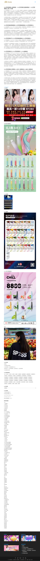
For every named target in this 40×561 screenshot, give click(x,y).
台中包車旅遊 (6, 490)
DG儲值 (16, 374)
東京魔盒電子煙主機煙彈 (8, 449)
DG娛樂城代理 (25, 10)
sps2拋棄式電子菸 (7, 415)
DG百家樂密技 (30, 56)
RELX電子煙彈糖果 (7, 416)
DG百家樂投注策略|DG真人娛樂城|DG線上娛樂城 (18, 69)
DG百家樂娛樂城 (15, 12)
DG (15, 10)
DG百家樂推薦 (21, 12)
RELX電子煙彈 (6, 424)
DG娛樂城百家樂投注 (29, 54)
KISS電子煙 (5, 408)
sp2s (4, 402)
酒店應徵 (5, 479)
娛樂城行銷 (5, 498)
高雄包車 (5, 491)
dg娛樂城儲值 (24, 374)
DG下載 (21, 53)
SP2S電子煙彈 (6, 417)
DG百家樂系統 (22, 13)
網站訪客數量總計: (7, 398)
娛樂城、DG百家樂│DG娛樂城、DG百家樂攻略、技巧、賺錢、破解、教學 (21, 559)
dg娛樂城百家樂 (23, 54)
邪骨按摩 (5, 505)
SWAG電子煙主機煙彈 (7, 442)
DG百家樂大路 (25, 73)
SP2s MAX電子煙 (6, 411)
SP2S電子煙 (6, 456)
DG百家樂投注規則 (25, 553)
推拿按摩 (5, 458)
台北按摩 (5, 511)
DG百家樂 (8, 11)
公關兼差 (5, 480)
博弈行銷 (5, 497)
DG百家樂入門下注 (24, 11)
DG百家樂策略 (25, 378)
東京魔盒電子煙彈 (6, 422)
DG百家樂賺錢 (21, 380)
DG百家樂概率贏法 (17, 13)
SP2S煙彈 (5, 419)
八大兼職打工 (6, 403)
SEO (4, 476)
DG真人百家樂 (24, 28)
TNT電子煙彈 (6, 472)
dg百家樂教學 (25, 377)
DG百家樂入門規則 (30, 11)
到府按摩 (5, 524)
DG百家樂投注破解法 (7, 365)
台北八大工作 (6, 429)
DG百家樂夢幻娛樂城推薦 (19, 73)
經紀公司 (5, 462)
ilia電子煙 (5, 409)
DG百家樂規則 (6, 380)
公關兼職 (5, 482)
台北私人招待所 (6, 455)
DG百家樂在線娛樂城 (9, 12)
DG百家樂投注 (16, 377)
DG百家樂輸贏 (25, 380)
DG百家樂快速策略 (15, 57)
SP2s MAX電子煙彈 (7, 412)
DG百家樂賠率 (11, 380)
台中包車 (5, 495)
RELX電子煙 (6, 405)
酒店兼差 (5, 478)
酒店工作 (5, 507)
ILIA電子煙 (5, 404)
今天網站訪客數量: (7, 392)
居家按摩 (5, 523)
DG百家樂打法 (6, 377)
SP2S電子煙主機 (6, 421)
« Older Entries (6, 87)
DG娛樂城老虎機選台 (17, 55)
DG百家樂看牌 (11, 378)
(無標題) (5, 363)
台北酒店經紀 (6, 430)
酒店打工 (5, 518)
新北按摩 (5, 522)
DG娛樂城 (20, 10)
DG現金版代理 (10, 375)
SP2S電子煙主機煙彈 (7, 445)
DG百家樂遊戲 (30, 380)
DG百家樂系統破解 (28, 13)
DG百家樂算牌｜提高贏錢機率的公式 (27, 548)
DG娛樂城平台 (33, 374)
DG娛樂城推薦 (30, 10)
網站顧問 (5, 410)
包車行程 (5, 469)
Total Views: (6, 396)
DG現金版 (16, 56)
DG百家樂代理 (32, 72)
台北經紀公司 (6, 520)
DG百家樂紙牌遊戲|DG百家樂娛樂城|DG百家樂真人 (19, 25)
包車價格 (5, 465)
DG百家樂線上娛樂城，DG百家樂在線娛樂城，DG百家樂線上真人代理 (19, 8)
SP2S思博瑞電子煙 (7, 452)
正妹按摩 (5, 513)
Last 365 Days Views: (7, 395)
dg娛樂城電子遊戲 (29, 55)
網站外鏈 (5, 486)
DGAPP (7, 374)
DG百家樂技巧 (11, 377)
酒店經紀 (5, 428)
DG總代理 (5, 383)
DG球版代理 (24, 72)
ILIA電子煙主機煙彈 (7, 446)
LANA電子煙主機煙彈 (7, 443)
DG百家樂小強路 (15, 74)
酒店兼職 (5, 425)
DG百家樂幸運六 (24, 375)
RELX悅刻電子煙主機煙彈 (8, 444)
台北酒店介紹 (6, 503)
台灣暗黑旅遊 (6, 459)
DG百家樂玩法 (30, 377)
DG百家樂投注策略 (21, 57)
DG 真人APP (17, 53)
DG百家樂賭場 (16, 380)
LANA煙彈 (5, 423)
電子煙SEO (5, 436)
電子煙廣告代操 (6, 435)
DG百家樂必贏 (29, 375)
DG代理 (18, 10)
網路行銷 (5, 431)
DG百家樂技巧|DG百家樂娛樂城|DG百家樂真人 (17, 38)
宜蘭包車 (5, 492)
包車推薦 (5, 464)
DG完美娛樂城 (7, 10)
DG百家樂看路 (16, 378)
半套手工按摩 (6, 510)
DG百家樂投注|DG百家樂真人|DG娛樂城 (16, 51)
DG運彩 (13, 383)
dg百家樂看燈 (6, 378)
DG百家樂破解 (20, 378)
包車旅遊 (5, 470)
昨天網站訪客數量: (7, 393)
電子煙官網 (5, 450)
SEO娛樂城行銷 (6, 499)
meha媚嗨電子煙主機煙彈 (8, 448)
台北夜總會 (5, 500)
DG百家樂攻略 (26, 12)
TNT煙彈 (5, 438)
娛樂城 (16, 383)
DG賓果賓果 (9, 383)
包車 (4, 463)
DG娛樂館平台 (9, 56)
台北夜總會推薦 (6, 504)
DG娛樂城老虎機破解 (10, 55)
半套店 (5, 512)
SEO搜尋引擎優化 (6, 432)
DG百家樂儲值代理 (18, 11)
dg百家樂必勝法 (8, 57)
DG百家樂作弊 (12, 11)
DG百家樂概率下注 (11, 13)
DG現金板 (13, 56)
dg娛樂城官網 (28, 374)
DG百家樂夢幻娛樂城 (11, 73)
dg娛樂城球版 (19, 54)
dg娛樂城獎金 (14, 54)
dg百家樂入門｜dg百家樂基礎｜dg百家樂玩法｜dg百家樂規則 (13, 368)
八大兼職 (5, 426)
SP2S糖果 (5, 453)
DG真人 (21, 28)
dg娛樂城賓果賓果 (23, 55)
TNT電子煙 (5, 437)
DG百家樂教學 (30, 12)
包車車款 (5, 468)
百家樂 (19, 383)
